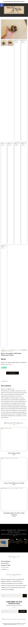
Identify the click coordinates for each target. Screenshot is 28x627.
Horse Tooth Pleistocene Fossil (14, 483)
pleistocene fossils (8, 351)
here (8, 569)
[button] (2, 5)
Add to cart (12, 373)
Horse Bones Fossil (14, 453)
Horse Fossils (8, 350)
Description (4, 381)
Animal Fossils (17, 350)
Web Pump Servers (20, 624)
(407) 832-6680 (5, 567)
